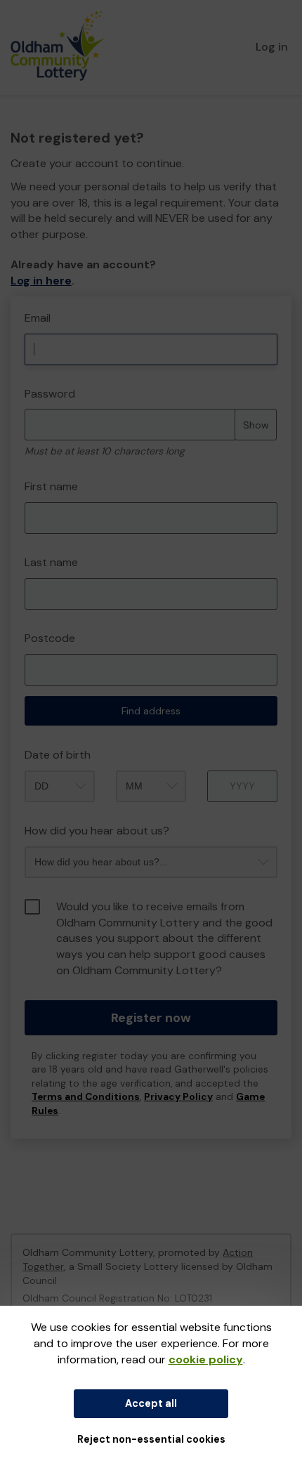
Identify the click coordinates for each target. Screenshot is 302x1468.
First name (51, 486)
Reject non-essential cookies (151, 1439)
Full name (23, 303)
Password (50, 393)
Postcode (50, 638)
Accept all (151, 1403)
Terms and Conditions (86, 1097)
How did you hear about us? (97, 830)
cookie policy (206, 1359)
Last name (51, 562)
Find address (151, 710)
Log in (272, 46)
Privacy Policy (178, 1097)
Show (256, 425)
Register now (151, 1017)
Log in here (41, 280)
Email (38, 317)
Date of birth (58, 754)
